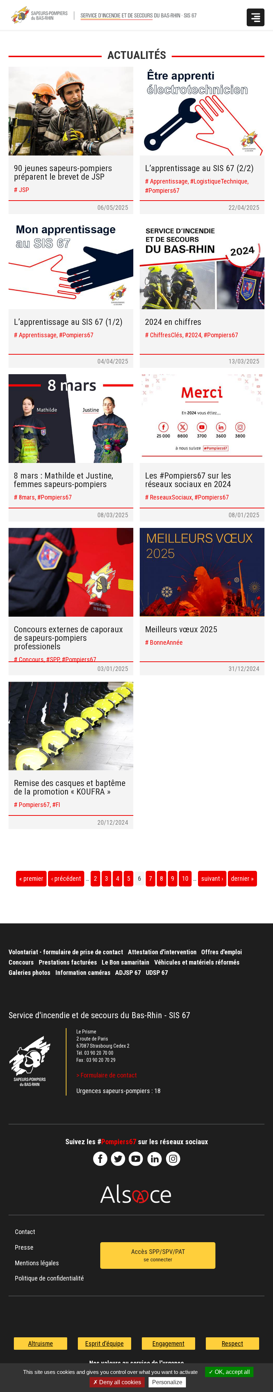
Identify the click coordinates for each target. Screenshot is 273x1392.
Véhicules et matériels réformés (197, 962)
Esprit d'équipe (104, 1343)
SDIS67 (100, 1159)
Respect (232, 1343)
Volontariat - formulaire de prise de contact (66, 952)
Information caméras (83, 972)
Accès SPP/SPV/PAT (158, 1255)
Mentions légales (37, 1263)
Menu (255, 17)
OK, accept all (231, 1372)
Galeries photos (29, 972)
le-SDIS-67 (118, 1159)
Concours (21, 962)
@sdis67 (173, 1159)
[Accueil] (111, 15)
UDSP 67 (157, 972)
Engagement (168, 1343)
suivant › (212, 878)
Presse (24, 1247)
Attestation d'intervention (162, 952)
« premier (31, 878)
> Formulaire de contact (106, 1075)
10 (185, 878)
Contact (25, 1231)
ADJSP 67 (128, 972)
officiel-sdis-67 (136, 1159)
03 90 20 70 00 (98, 1053)
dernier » (242, 878)
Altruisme (40, 1343)
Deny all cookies (119, 1382)
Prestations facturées (68, 962)
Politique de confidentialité (49, 1278)
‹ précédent (66, 878)
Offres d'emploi (221, 952)
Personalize (167, 1382)
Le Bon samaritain (125, 962)
